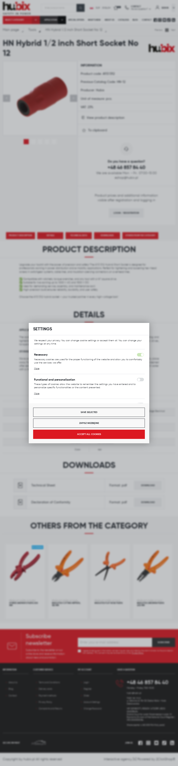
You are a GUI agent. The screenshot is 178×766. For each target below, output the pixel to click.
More (36, 368)
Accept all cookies (89, 434)
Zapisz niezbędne (89, 423)
